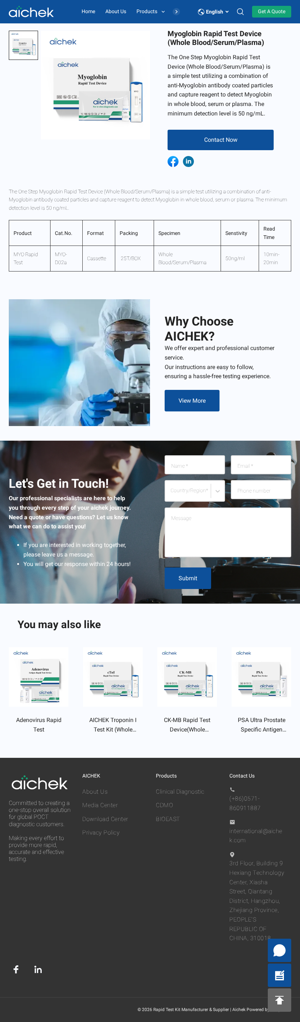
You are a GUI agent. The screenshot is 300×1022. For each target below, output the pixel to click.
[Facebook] (16, 969)
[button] (23, 45)
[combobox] (171, 494)
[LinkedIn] (38, 969)
